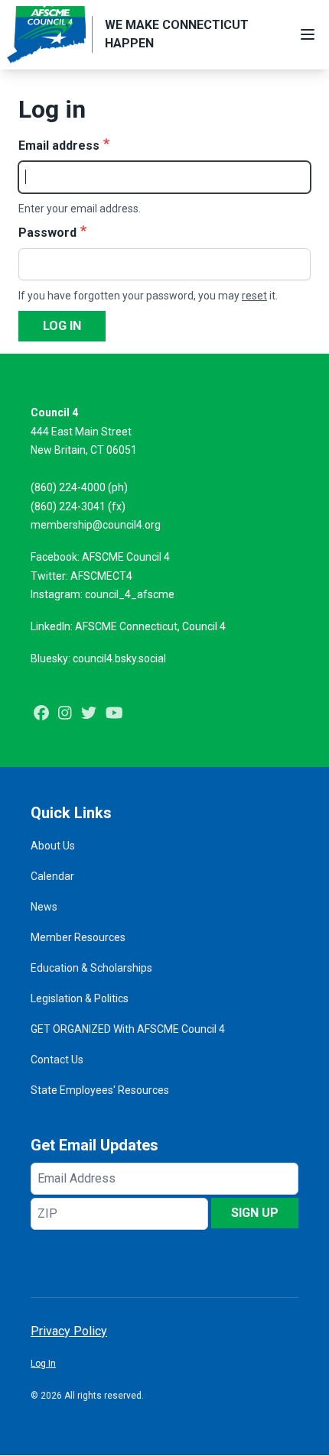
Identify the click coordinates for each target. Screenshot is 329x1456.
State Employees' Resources (100, 1090)
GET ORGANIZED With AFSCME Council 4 (128, 1029)
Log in (62, 326)
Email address (58, 145)
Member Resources (78, 937)
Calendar (52, 876)
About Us (53, 846)
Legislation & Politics (80, 998)
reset (254, 296)
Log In (43, 1363)
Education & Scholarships (91, 968)
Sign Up (255, 1212)
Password (47, 232)
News (44, 907)
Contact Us (57, 1059)
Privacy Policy (69, 1331)
